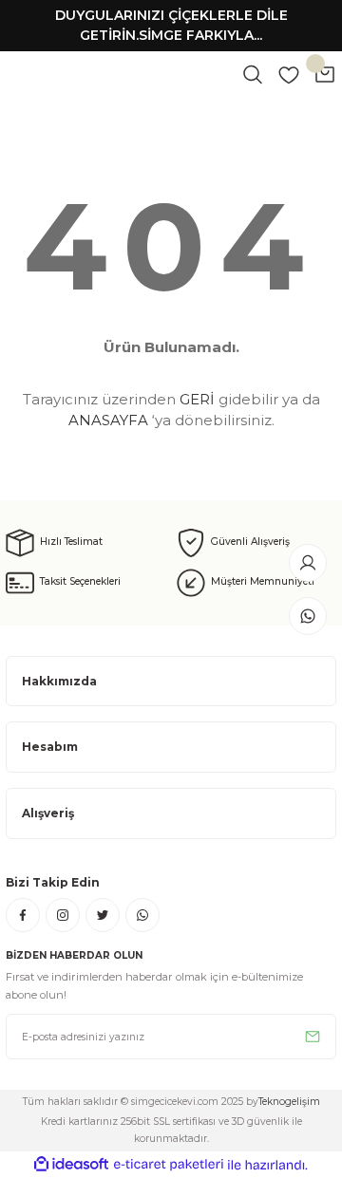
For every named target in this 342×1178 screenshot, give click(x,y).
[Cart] (325, 74)
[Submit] (312, 1036)
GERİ (197, 399)
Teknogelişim (289, 1101)
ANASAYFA (108, 420)
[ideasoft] (71, 1164)
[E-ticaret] (168, 1164)
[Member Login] (308, 563)
